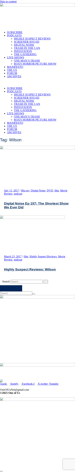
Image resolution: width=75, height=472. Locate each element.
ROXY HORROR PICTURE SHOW (35, 63)
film (56, 190)
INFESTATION (23, 51)
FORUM (12, 73)
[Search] (45, 281)
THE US (12, 70)
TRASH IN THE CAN (27, 48)
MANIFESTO (15, 66)
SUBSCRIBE (14, 32)
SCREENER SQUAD (26, 41)
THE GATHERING (25, 54)
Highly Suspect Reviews (43, 256)
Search (6, 281)
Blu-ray (25, 190)
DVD (50, 190)
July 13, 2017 (11, 190)
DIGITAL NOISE (24, 44)
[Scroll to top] (1, 471)
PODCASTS (14, 35)
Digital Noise (38, 190)
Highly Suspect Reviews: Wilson (30, 269)
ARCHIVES (14, 76)
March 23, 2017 (13, 256)
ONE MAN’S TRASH (27, 60)
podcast (18, 193)
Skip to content (8, 1)
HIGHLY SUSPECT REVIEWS (32, 38)
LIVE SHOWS (15, 57)
